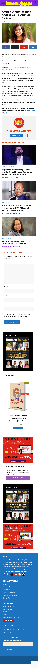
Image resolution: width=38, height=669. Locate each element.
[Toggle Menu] (2, 3)
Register (5, 612)
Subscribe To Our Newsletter (12, 640)
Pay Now (8, 621)
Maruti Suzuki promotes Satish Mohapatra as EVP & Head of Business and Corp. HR (17, 208)
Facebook (6, 113)
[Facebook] (4, 574)
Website (6, 305)
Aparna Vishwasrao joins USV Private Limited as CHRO (16, 242)
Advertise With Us (8, 606)
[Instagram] (23, 574)
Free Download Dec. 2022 (11, 617)
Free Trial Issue (7, 609)
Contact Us (6, 598)
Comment (7, 262)
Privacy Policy (7, 587)
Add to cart (18, 428)
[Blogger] (19, 574)
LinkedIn (27, 110)
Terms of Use (7, 590)
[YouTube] (15, 574)
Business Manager (7, 177)
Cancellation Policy (9, 592)
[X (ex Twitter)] (11, 574)
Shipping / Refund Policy (10, 595)
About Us (6, 584)
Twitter (33, 110)
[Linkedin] (8, 574)
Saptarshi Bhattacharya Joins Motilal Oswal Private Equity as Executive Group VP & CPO (17, 172)
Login (4, 614)
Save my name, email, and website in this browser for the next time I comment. (18, 315)
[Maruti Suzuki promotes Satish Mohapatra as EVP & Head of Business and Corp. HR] (19, 190)
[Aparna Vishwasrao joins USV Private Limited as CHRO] (19, 226)
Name (6, 287)
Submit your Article (18, 478)
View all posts (16, 135)
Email (6, 296)
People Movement (8, 167)
